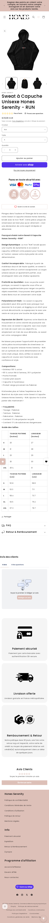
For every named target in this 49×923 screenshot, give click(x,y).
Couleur (5, 125)
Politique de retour (12, 816)
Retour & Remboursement (16, 846)
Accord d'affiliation (13, 867)
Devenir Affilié (11, 872)
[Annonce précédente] (4, 5)
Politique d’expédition (19, 913)
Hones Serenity (14, 904)
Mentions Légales (12, 821)
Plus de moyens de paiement (24, 170)
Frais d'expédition (18, 121)
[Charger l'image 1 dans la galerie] (11, 83)
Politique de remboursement (28, 906)
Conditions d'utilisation (14, 811)
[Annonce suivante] (44, 5)
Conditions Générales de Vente (18, 805)
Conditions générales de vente (18, 917)
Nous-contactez (12, 877)
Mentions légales (38, 917)
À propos (8, 852)
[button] (4, 17)
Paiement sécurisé (13, 836)
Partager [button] (7, 516)
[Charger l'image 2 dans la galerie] (24, 83)
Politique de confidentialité (16, 800)
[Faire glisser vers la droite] (46, 83)
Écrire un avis (24, 782)
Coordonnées (34, 913)
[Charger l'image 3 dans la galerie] (37, 83)
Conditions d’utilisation (36, 910)
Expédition (9, 841)
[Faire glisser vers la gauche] (2, 83)
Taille (4, 135)
